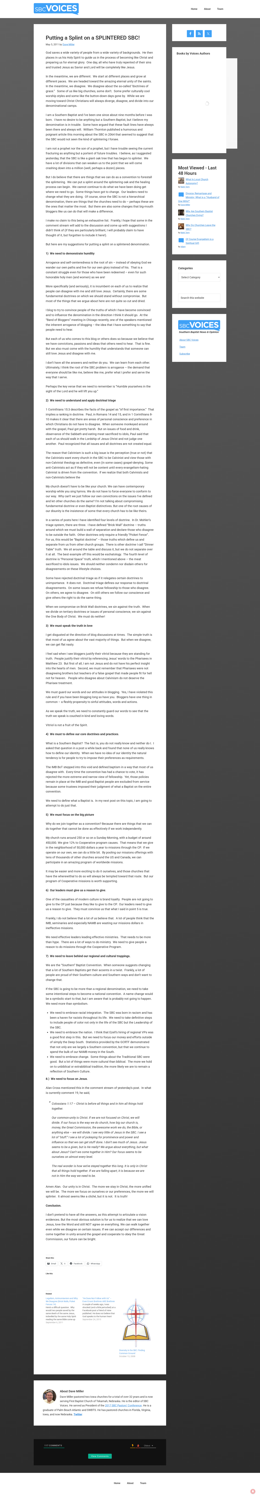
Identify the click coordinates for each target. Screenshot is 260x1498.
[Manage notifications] (253, 1491)
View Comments (100, 1456)
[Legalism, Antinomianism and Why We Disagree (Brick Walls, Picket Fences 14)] (64, 1310)
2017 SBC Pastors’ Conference (123, 1405)
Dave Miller (185, 205)
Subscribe (184, 353)
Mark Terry (185, 187)
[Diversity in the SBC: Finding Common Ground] (136, 1323)
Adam (183, 246)
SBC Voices (56, 9)
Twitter (78, 1414)
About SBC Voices (188, 340)
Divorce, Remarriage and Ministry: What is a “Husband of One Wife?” (198, 197)
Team (182, 346)
